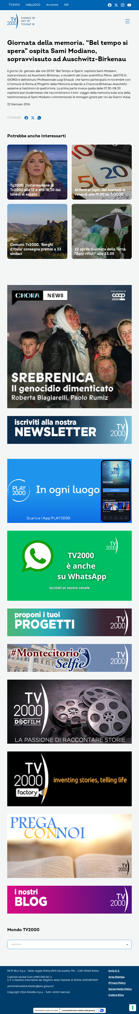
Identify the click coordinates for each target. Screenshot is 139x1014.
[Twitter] (116, 5)
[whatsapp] (39, 117)
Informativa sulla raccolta (46, 1010)
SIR (66, 5)
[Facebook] (109, 5)
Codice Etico (116, 995)
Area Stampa (116, 977)
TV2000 (14, 5)
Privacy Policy (117, 983)
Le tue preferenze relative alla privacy (78, 1010)
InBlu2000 (33, 5)
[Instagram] (122, 5)
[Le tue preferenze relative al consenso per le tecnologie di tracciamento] (132, 1007)
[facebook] (26, 117)
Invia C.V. (114, 970)
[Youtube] (129, 5)
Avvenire (52, 5)
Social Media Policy (120, 989)
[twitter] (32, 117)
